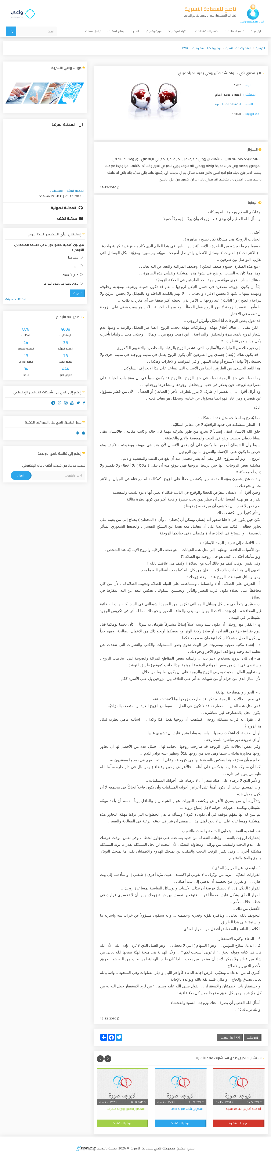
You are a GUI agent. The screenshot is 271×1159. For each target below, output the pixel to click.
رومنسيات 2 (57, 190)
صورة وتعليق (154, 31)
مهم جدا (73, 257)
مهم (75, 266)
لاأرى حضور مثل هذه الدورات (61, 283)
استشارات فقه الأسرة (238, 48)
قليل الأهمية (70, 275)
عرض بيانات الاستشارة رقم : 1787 (201, 48)
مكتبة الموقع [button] (179, 31)
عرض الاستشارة (238, 1123)
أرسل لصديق (228, 1037)
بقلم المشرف (116, 31)
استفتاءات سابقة (15, 299)
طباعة (250, 1037)
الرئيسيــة (256, 31)
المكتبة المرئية (63, 124)
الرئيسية (260, 48)
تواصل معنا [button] (94, 31)
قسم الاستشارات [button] (208, 31)
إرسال (20, 475)
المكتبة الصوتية (64, 207)
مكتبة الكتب (67, 218)
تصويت (77, 293)
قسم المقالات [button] (235, 31)
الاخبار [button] (136, 31)
